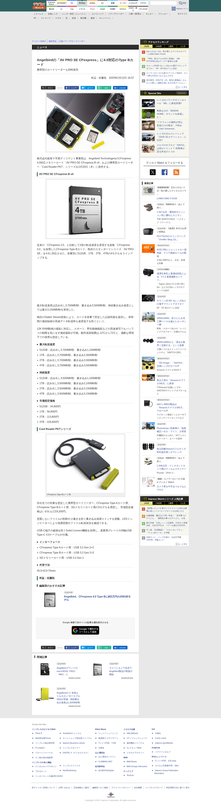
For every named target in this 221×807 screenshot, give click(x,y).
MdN (125, 757)
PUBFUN (156, 748)
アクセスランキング (158, 42)
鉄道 (74, 18)
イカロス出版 (129, 729)
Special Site (154, 93)
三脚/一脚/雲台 (135, 14)
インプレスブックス (71, 766)
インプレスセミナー (71, 748)
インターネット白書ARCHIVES (49, 776)
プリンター (163, 14)
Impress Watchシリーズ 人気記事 (165, 499)
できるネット (41, 771)
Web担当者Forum (43, 738)
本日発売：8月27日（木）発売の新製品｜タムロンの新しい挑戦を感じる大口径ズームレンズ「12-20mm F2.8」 (166, 83)
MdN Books (132, 761)
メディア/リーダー (116, 14)
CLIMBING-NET (105, 761)
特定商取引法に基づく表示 (177, 787)
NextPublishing (69, 770)
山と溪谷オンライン (107, 757)
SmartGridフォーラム (72, 733)
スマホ (58, 18)
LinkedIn (122, 88)
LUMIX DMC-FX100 (167, 198)
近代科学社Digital (106, 770)
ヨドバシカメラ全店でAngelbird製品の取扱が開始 (121, 671)
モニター (150, 14)
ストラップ (46, 18)
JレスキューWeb (134, 748)
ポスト (50, 88)
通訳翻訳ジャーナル (135, 743)
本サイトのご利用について (43, 787)
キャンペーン (105, 18)
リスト (59, 88)
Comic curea (160, 738)
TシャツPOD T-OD (107, 743)
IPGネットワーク (159, 757)
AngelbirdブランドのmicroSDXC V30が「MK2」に (67, 671)
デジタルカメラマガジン (46, 766)
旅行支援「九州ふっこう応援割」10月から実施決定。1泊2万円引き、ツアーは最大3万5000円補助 (166, 525)
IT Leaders (40, 748)
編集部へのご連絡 (100, 787)
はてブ (90, 88)
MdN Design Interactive (137, 766)
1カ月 (182, 46)
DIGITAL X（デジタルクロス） (76, 753)
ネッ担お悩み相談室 (44, 757)
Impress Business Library (74, 743)
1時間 (146, 46)
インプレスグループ (154, 787)
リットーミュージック (108, 733)
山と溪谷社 (100, 753)
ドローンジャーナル (44, 753)
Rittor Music (100, 729)
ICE (153, 729)
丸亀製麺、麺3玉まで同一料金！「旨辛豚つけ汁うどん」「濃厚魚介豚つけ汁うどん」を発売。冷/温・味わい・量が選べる (166, 518)
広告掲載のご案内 (81, 787)
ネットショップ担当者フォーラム (77, 738)
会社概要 (138, 787)
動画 (93, 18)
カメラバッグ (98, 14)
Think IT (38, 733)
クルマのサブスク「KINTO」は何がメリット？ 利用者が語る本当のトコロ (171, 148)
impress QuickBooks (164, 743)
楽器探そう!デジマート (108, 738)
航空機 (83, 18)
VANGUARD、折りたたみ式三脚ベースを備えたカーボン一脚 (171, 321)
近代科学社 (100, 766)
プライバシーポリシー (121, 787)
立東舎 (101, 748)
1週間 (170, 46)
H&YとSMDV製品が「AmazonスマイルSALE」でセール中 (170, 407)
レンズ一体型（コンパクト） (74, 14)
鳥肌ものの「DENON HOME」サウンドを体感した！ (170, 113)
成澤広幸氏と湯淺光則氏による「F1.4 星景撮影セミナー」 (171, 276)
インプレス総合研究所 (45, 743)
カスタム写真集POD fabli (166, 766)
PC (35, 18)
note (106, 88)
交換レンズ (53, 14)
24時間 (158, 46)
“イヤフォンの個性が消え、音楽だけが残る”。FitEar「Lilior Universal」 (171, 125)
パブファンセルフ (163, 752)
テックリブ (128, 771)
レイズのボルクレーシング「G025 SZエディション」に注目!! (171, 136)
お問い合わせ (64, 787)
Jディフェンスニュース (137, 738)
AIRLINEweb (132, 733)
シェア (74, 88)
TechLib (130, 775)
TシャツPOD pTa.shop (165, 761)
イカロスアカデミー (135, 753)
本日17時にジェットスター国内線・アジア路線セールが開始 (172, 252)
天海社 (158, 733)
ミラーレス (38, 14)
